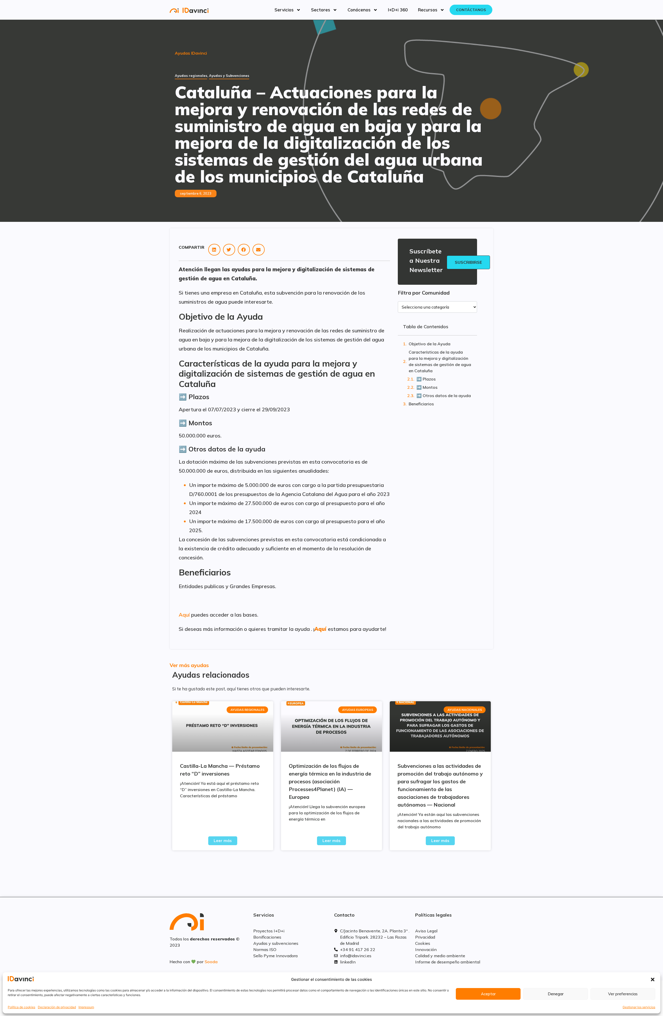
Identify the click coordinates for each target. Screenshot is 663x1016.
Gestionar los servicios (639, 1007)
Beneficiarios (421, 403)
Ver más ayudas (189, 665)
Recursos (427, 9)
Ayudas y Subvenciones (229, 76)
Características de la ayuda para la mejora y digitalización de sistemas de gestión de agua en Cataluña (440, 361)
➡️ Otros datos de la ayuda (443, 395)
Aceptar (488, 993)
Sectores (320, 9)
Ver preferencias (623, 993)
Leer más (223, 840)
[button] (652, 979)
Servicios (284, 9)
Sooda (211, 961)
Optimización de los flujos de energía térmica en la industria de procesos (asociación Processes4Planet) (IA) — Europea (330, 781)
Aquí (184, 614)
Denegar (556, 993)
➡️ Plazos (426, 379)
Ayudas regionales (191, 76)
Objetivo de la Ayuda (429, 343)
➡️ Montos (426, 387)
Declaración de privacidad (57, 1007)
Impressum (86, 1007)
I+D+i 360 (398, 9)
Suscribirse (468, 262)
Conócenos (359, 9)
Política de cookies (21, 1007)
